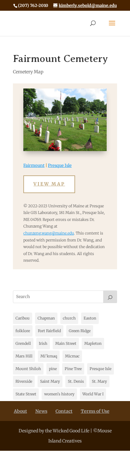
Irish (43, 343)
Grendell (23, 343)
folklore (22, 330)
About (20, 411)
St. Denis (76, 381)
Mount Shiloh (28, 368)
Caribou (22, 318)
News (41, 411)
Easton (90, 318)
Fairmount (33, 165)
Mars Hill (23, 356)
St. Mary (99, 381)
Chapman (46, 318)
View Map (49, 184)
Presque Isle (60, 165)
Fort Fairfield (49, 330)
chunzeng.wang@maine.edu (48, 233)
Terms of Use (95, 411)
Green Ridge (80, 330)
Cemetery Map (28, 72)
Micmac (72, 356)
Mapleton (93, 343)
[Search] (110, 296)
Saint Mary (50, 381)
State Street (25, 394)
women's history (59, 394)
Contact (64, 411)
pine (53, 368)
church (69, 318)
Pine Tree (73, 368)
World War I (92, 394)
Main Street (65, 343)
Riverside (23, 381)
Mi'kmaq (48, 356)
